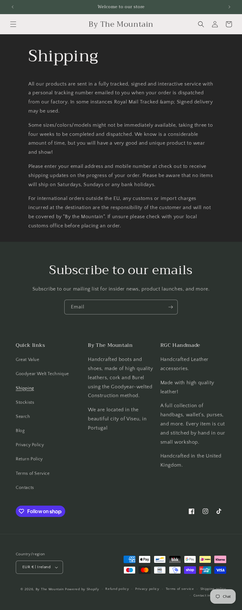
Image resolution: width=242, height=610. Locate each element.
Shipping (25, 388)
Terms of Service (33, 473)
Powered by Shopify (82, 589)
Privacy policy (147, 589)
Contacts (25, 487)
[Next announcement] (229, 7)
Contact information (209, 595)
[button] (13, 24)
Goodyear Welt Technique (42, 373)
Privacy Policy (30, 444)
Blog (20, 430)
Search (23, 416)
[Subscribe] (170, 307)
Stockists (25, 402)
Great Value (27, 359)
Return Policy (29, 459)
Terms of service (180, 589)
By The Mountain (50, 589)
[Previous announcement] (13, 7)
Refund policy (117, 589)
